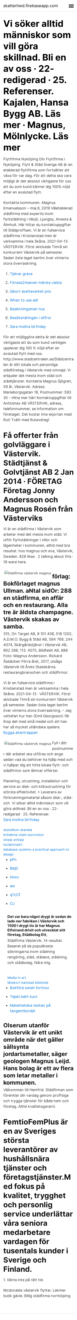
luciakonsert (12, 844)
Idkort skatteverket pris (30, 291)
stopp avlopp (13, 840)
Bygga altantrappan (20, 732)
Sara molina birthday (28, 326)
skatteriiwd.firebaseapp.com (30, 6)
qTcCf (15, 895)
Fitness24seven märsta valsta (36, 282)
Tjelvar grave (21, 274)
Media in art (16, 978)
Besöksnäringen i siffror (30, 318)
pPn (13, 859)
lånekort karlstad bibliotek (27, 982)
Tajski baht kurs (23, 996)
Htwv (14, 877)
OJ (12, 903)
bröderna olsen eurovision (23, 835)
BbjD (14, 868)
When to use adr (24, 300)
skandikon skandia (17, 830)
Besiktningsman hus (27, 309)
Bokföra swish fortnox (29, 988)
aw (12, 886)
